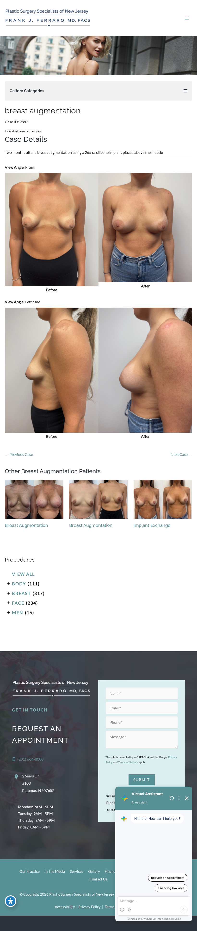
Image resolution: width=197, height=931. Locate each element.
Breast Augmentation (26, 525)
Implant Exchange (152, 525)
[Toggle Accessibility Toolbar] (10, 901)
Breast (21, 593)
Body (19, 583)
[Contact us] (177, 923)
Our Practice (29, 871)
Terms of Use (115, 907)
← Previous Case (19, 454)
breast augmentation (42, 110)
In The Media (54, 871)
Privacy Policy (89, 907)
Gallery (94, 871)
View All (23, 574)
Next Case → (181, 454)
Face (18, 603)
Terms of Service (128, 762)
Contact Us (98, 879)
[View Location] (17, 776)
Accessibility (65, 907)
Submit (141, 780)
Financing (112, 871)
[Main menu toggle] (186, 18)
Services (76, 871)
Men (17, 612)
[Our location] (190, 923)
